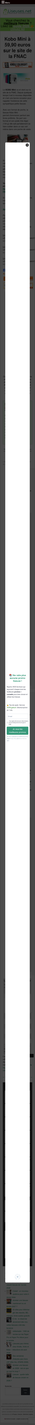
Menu (7, 2)
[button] (3, 2)
